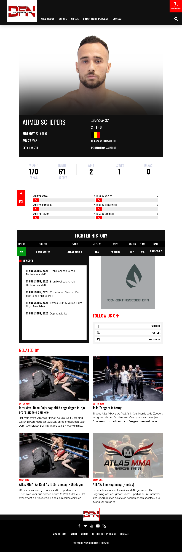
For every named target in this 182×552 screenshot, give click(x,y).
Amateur (111, 148)
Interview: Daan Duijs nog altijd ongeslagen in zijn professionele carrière (52, 410)
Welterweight (108, 141)
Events (63, 18)
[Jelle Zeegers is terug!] (128, 378)
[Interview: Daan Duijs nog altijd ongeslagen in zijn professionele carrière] (54, 378)
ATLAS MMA (24, 480)
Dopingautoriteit (59, 313)
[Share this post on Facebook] (21, 194)
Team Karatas (99, 120)
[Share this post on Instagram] (21, 202)
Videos (75, 18)
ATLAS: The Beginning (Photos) (113, 484)
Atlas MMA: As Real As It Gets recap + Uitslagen (51, 484)
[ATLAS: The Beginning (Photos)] (128, 455)
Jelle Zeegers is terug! (107, 407)
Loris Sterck (43, 251)
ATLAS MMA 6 (75, 251)
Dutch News (24, 403)
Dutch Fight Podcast (95, 18)
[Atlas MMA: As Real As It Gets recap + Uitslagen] (54, 455)
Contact (118, 18)
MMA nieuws (48, 18)
